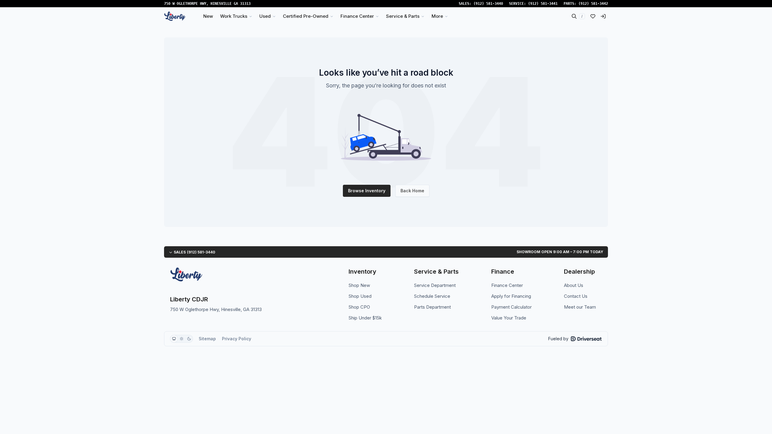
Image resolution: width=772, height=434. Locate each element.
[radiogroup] (181, 338)
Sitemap (207, 338)
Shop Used (360, 296)
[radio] (174, 338)
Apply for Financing (511, 296)
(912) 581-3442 (593, 4)
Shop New (359, 285)
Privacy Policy (236, 338)
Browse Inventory (366, 190)
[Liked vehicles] (593, 16)
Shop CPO (359, 307)
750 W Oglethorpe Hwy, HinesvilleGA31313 (207, 4)
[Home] (175, 16)
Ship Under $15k (365, 318)
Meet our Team (580, 307)
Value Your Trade (508, 318)
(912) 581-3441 (543, 4)
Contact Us (575, 296)
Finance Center (507, 285)
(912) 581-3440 (488, 4)
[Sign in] (603, 16)
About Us (573, 285)
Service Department (435, 285)
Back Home (412, 190)
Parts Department (432, 307)
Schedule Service (432, 296)
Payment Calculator (511, 307)
